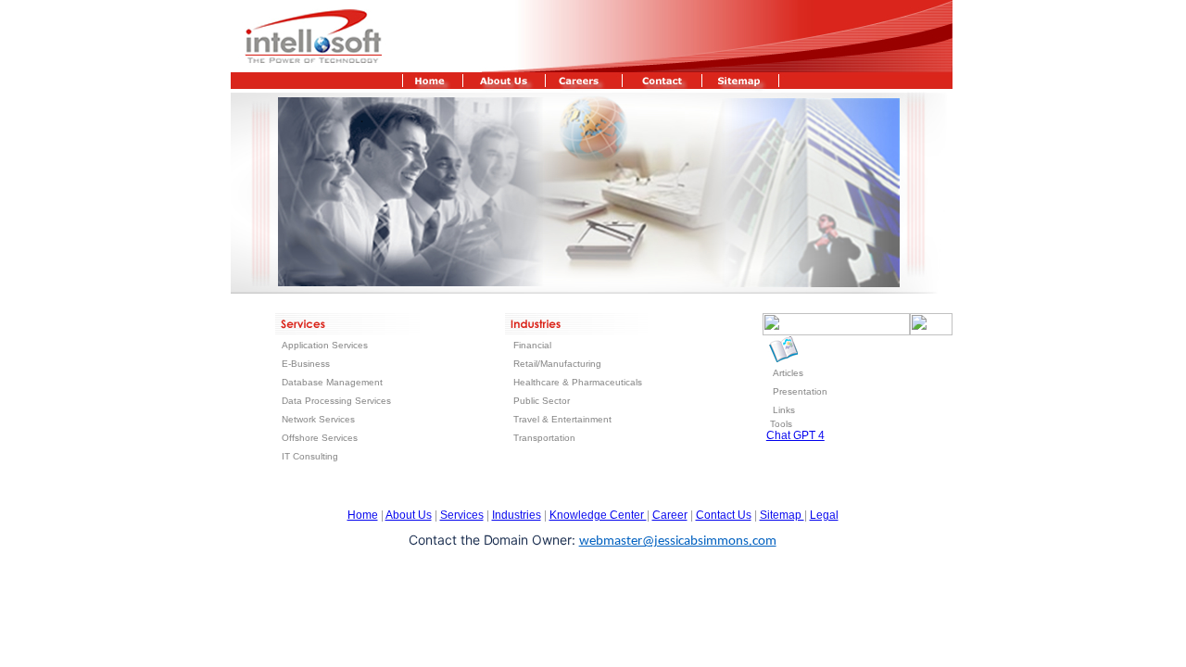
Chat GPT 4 (795, 435)
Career (670, 515)
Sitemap (782, 515)
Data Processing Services (336, 401)
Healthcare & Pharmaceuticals (577, 382)
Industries (516, 515)
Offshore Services (320, 438)
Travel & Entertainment (562, 419)
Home (362, 515)
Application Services (325, 345)
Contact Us (723, 515)
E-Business (306, 364)
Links (784, 410)
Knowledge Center (598, 515)
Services (462, 515)
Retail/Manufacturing (556, 364)
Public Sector (541, 401)
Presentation (800, 391)
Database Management (332, 382)
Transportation (544, 438)
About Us (408, 515)
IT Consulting (310, 456)
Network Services (318, 419)
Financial (532, 345)
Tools (781, 424)
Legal (824, 515)
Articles (788, 373)
